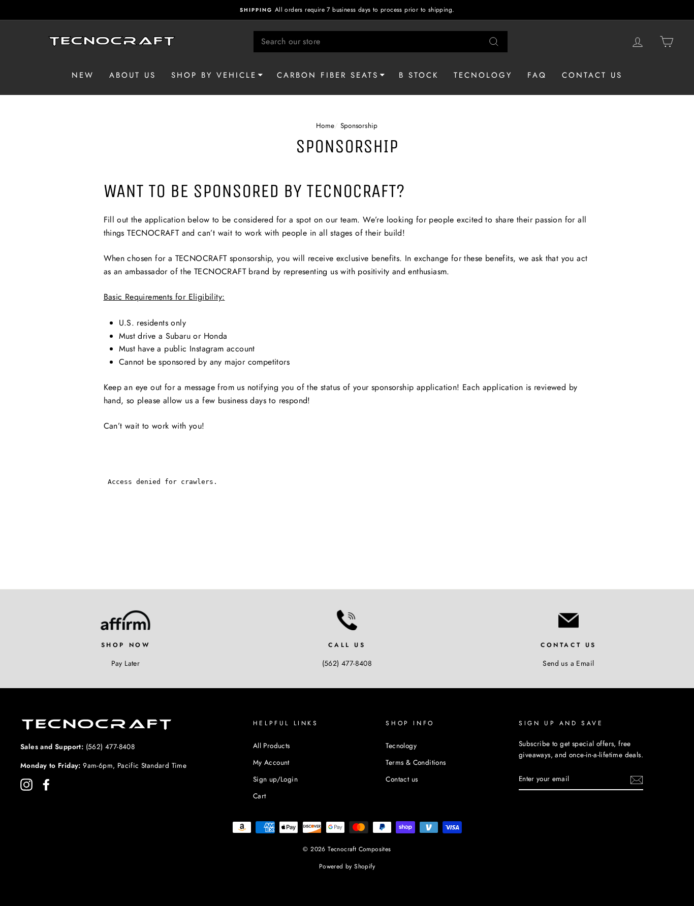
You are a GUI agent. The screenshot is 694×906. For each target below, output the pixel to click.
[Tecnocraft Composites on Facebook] (46, 785)
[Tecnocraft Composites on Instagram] (26, 785)
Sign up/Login (275, 779)
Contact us (592, 75)
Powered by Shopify (347, 866)
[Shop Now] (125, 620)
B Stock (418, 75)
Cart (259, 796)
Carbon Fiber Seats (327, 75)
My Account (271, 762)
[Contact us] (568, 620)
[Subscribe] (636, 779)
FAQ (537, 75)
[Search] (494, 41)
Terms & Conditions (416, 762)
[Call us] (347, 620)
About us (132, 75)
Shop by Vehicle (214, 75)
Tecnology (483, 75)
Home (325, 125)
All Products (271, 745)
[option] (347, 10)
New (83, 75)
